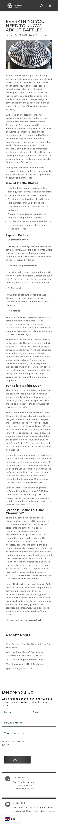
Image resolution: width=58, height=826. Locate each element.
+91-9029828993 (23, 785)
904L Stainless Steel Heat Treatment (25, 664)
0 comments (42, 35)
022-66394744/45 (23, 788)
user (11, 35)
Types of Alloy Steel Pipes (19, 668)
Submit (17, 760)
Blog (31, 35)
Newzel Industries (15, 584)
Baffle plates (22, 148)
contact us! (35, 620)
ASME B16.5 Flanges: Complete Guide (25, 659)
